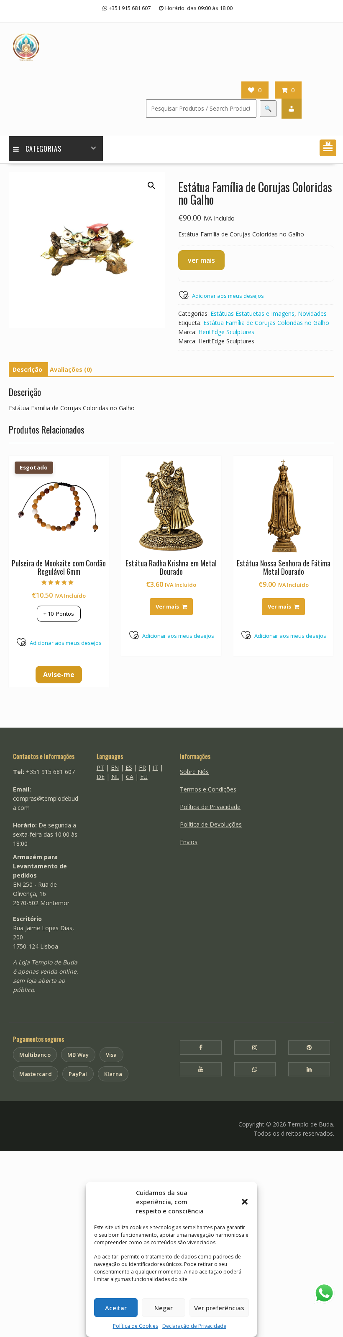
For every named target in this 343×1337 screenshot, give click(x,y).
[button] (245, 1201)
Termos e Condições (208, 789)
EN (115, 767)
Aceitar (116, 1308)
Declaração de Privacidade (194, 1325)
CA (129, 777)
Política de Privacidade (210, 807)
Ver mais (167, 606)
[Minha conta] (292, 109)
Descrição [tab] (27, 369)
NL (115, 777)
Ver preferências (219, 1308)
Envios (188, 842)
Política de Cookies (135, 1325)
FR (142, 767)
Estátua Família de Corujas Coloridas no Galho (266, 323)
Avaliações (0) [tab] (71, 369)
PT (100, 767)
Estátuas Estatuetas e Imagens (252, 313)
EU (144, 777)
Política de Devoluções (211, 824)
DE (101, 777)
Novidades (312, 313)
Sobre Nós (194, 772)
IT (155, 767)
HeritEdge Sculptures (226, 332)
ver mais (201, 260)
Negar (163, 1308)
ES (128, 767)
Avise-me (58, 674)
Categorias (43, 149)
